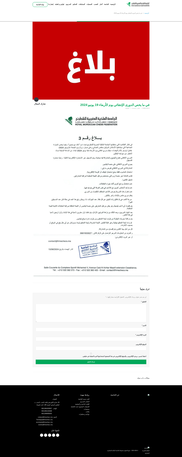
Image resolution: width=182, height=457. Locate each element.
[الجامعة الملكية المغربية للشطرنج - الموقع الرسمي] (137, 4)
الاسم (144, 325)
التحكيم (75, 4)
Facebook (57, 435)
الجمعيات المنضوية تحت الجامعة (80, 406)
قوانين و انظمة (59, 4)
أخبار (101, 4)
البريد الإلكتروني (140, 335)
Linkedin (41, 435)
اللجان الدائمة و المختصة (82, 404)
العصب (96, 4)
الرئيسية (112, 4)
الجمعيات (89, 4)
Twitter (53, 435)
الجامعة (106, 4)
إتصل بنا (50, 4)
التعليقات (127, 108)
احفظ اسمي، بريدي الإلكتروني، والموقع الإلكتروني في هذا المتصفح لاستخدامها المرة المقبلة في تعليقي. (114, 356)
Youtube (49, 435)
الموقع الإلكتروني (141, 344)
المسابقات (82, 4)
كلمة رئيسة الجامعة (83, 399)
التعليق (143, 301)
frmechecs (145, 108)
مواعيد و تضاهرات (84, 414)
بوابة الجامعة (40, 4)
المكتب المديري (84, 401)
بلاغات (138, 108)
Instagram (45, 435)
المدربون (68, 4)
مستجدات (133, 108)
